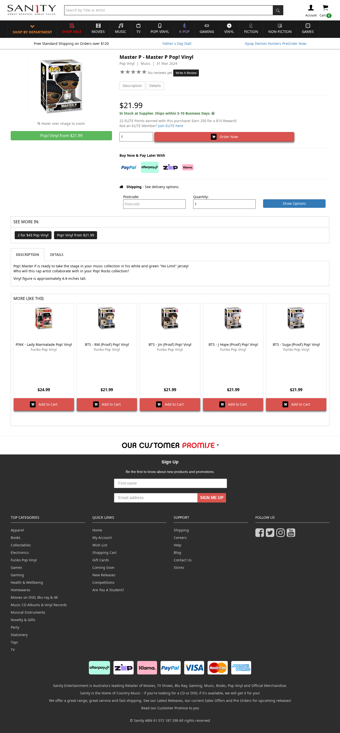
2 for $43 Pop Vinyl (33, 235)
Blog (177, 552)
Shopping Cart (104, 552)
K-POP (184, 31)
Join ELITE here (170, 125)
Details (155, 85)
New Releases (103, 575)
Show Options (294, 203)
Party (15, 627)
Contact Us (183, 560)
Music (120, 31)
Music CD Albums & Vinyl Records (39, 604)
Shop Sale (71, 31)
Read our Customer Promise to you (170, 708)
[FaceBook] (260, 534)
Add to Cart (46, 404)
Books (15, 537)
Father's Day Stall (177, 43)
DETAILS (56, 254)
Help (177, 545)
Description (132, 85)
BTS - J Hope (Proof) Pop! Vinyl (233, 344)
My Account (102, 537)
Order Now (227, 136)
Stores (179, 567)
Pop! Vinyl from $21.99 (75, 235)
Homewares (20, 589)
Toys (14, 642)
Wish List (99, 545)
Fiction (251, 31)
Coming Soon (103, 567)
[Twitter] (271, 534)
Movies (98, 31)
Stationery (19, 634)
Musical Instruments (28, 612)
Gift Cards (100, 560)
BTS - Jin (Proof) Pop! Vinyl (170, 344)
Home (97, 530)
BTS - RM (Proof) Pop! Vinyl (107, 344)
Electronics (20, 552)
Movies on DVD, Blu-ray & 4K (34, 597)
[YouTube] (292, 534)
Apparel (17, 530)
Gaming (207, 31)
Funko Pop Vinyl (24, 560)
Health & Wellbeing (27, 582)
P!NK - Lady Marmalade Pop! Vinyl (44, 344)
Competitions (103, 582)
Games (308, 31)
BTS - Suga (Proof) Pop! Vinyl (296, 344)
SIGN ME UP (212, 498)
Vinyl (229, 31)
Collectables (21, 545)
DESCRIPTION (27, 254)
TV (138, 31)
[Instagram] (281, 534)
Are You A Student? (108, 589)
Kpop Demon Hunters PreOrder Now (275, 43)
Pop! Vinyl (160, 31)
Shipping (181, 530)
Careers (180, 537)
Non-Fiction (280, 31)
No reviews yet (160, 72)
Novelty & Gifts (23, 619)
